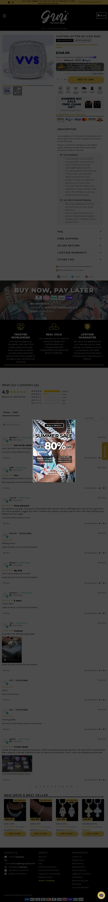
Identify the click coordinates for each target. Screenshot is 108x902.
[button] (101, 895)
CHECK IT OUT (54, 472)
